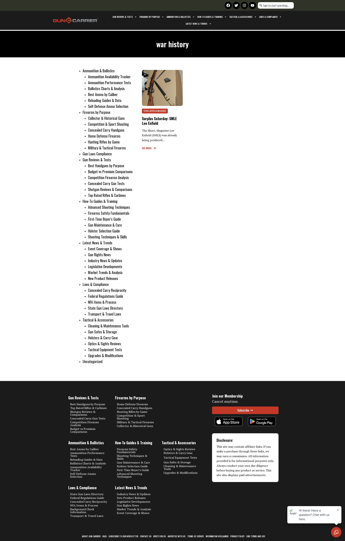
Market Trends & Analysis (105, 272)
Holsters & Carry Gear (103, 337)
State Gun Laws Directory (105, 308)
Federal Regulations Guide (105, 296)
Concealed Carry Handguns (106, 130)
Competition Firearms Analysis (108, 177)
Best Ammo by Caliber (103, 94)
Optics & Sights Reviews (104, 343)
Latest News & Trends (196, 23)
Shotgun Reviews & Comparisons (110, 189)
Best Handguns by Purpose (106, 165)
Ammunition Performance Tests (109, 82)
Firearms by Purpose (149, 16)
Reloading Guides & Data (104, 100)
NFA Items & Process (102, 302)
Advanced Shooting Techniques (109, 207)
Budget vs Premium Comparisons (110, 171)
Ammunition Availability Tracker (109, 76)
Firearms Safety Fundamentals (108, 213)
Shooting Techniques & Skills (107, 236)
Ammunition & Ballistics (179, 16)
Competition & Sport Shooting (108, 124)
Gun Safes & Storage (102, 331)
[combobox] (276, 5)
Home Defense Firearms (104, 136)
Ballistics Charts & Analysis (106, 88)
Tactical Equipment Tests (105, 349)
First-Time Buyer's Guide (104, 219)
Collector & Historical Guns (106, 118)
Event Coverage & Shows (105, 248)
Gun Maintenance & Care (105, 225)
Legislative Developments (105, 266)
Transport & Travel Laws (104, 314)
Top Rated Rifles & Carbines (107, 195)
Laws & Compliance (268, 16)
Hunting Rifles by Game (104, 142)
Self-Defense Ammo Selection (108, 106)
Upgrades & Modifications (105, 355)
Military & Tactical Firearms (107, 147)
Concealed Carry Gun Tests (106, 183)
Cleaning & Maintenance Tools (108, 325)
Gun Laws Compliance (97, 153)
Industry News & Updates (105, 260)
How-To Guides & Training (210, 16)
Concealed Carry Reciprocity (107, 290)
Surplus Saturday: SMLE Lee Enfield (159, 121)
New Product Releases (103, 278)
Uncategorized (92, 361)
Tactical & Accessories (240, 16)
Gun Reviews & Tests (122, 16)
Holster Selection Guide (104, 231)
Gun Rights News (99, 254)
